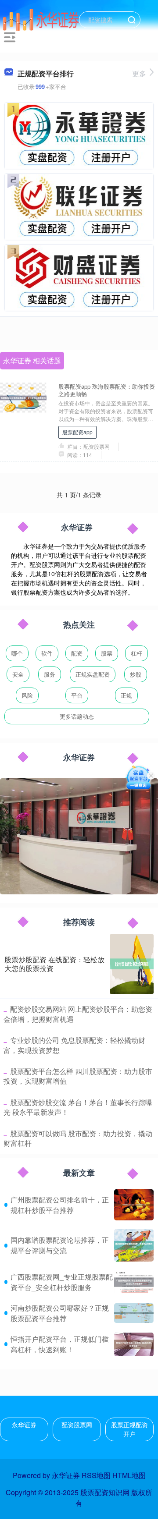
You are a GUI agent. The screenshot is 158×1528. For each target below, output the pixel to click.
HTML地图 (129, 1475)
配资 (77, 653)
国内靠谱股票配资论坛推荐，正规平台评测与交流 (60, 1245)
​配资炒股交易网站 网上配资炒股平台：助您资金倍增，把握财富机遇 (78, 1014)
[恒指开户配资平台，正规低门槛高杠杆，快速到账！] (134, 1344)
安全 (18, 674)
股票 (106, 653)
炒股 (135, 674)
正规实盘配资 (92, 674)
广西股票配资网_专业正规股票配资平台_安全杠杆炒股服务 (62, 1282)
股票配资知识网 (104, 1492)
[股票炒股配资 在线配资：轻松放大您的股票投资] (132, 964)
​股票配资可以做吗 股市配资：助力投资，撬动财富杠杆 (78, 1138)
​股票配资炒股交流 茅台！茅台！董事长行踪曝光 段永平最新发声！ (78, 1107)
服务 (49, 674)
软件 (47, 653)
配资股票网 (76, 1424)
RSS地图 (96, 1475)
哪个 (17, 653)
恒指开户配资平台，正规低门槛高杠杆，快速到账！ (60, 1344)
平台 (77, 695)
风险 (27, 695)
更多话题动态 (77, 716)
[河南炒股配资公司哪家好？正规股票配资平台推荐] (134, 1313)
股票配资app (77, 432)
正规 (126, 695)
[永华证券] (41, 18)
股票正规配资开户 (129, 1429)
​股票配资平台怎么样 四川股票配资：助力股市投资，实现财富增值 (78, 1076)
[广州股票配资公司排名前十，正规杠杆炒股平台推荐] (134, 1204)
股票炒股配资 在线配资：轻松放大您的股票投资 (54, 964)
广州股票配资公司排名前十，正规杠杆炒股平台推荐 (60, 1205)
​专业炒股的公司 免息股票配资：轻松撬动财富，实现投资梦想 (74, 1045)
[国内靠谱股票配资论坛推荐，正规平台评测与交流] (134, 1245)
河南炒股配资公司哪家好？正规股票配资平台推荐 (60, 1313)
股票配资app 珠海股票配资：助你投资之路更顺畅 (106, 390)
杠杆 (136, 653)
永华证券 (24, 1424)
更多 (139, 73)
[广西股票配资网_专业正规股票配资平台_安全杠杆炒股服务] (134, 1282)
